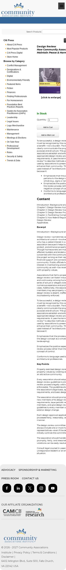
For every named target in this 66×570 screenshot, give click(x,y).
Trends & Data (13, 160)
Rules (9, 152)
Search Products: (33, 32)
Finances (11, 92)
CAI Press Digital (15, 53)
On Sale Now (13, 142)
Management (13, 134)
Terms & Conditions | (44, 552)
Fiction (10, 88)
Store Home (12, 57)
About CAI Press (14, 44)
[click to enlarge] (51, 97)
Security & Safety (15, 156)
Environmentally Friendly (18, 80)
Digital (10, 76)
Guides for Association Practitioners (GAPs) (17, 112)
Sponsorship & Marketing (38, 469)
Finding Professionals (17, 96)
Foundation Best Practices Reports (15, 105)
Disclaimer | (8, 556)
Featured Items (14, 84)
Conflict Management (17, 65)
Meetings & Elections (16, 138)
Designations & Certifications (14, 70)
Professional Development (13, 147)
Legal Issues (13, 121)
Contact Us (30, 478)
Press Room (10, 478)
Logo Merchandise (15, 125)
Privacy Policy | (23, 552)
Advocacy (8, 469)
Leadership (12, 117)
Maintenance (13, 129)
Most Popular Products (17, 49)
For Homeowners (15, 100)
